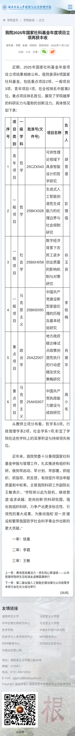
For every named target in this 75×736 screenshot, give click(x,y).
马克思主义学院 (49, 623)
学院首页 (12, 20)
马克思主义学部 (49, 616)
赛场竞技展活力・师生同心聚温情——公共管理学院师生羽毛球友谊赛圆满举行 (37, 575)
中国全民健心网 (12, 650)
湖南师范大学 (10, 616)
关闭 (64, 593)
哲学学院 (7, 630)
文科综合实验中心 (51, 643)
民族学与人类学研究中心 (17, 637)
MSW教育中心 (11, 643)
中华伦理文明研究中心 (16, 623)
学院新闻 (29, 20)
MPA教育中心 (48, 637)
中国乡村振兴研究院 (52, 630)
